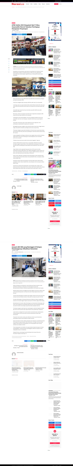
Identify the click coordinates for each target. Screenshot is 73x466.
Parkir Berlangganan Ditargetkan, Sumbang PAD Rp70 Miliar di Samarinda (57, 64)
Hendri (28, 336)
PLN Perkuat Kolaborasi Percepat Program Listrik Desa (40, 368)
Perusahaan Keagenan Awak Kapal (16, 337)
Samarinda (51, 168)
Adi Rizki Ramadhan (20, 352)
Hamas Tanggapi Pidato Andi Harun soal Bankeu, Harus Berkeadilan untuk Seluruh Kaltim (16, 203)
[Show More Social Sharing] (33, 34)
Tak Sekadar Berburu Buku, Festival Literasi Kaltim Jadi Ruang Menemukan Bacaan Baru (57, 51)
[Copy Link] (9, 72)
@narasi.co (51, 43)
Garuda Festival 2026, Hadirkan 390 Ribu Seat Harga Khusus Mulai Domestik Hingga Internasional (57, 57)
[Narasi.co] (18, 4)
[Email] (9, 68)
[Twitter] (9, 63)
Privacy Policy (55, 224)
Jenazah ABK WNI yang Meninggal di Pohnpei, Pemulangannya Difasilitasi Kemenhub (20, 180)
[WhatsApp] (9, 65)
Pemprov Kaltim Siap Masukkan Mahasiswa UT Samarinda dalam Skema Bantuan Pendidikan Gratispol (57, 141)
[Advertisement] (36, 15)
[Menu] (12, 1)
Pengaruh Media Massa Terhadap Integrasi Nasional (57, 135)
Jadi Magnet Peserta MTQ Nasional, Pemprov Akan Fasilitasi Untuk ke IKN (20, 346)
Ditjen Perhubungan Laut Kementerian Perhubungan (19, 336)
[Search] (60, 4)
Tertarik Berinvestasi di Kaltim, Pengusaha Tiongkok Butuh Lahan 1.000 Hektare (57, 152)
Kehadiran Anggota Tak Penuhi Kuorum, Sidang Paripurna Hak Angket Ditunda (40, 202)
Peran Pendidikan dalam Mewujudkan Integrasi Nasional (57, 147)
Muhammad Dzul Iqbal (33, 336)
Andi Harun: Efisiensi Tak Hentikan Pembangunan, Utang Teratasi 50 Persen (57, 76)
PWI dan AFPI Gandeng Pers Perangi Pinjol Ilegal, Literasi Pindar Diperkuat (16, 369)
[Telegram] (9, 70)
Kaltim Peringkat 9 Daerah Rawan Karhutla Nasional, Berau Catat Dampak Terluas (57, 70)
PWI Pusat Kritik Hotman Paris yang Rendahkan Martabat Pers (29, 368)
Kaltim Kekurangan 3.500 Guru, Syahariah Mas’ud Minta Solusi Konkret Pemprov (28, 202)
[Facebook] (9, 61)
